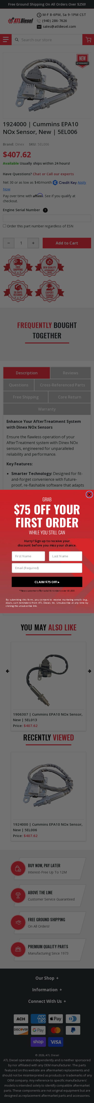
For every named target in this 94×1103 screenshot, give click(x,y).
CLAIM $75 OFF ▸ (46, 582)
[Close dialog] (89, 494)
